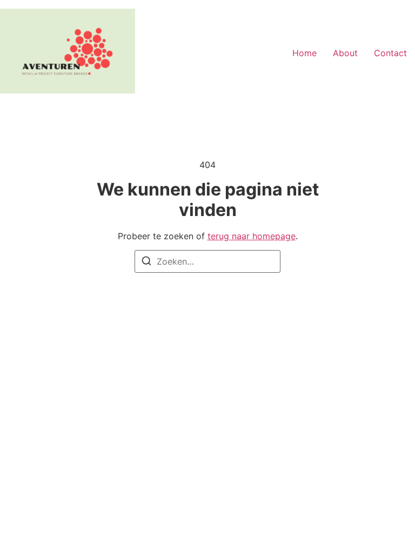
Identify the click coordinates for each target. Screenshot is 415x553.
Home (304, 53)
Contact (390, 53)
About (345, 53)
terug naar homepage (252, 236)
